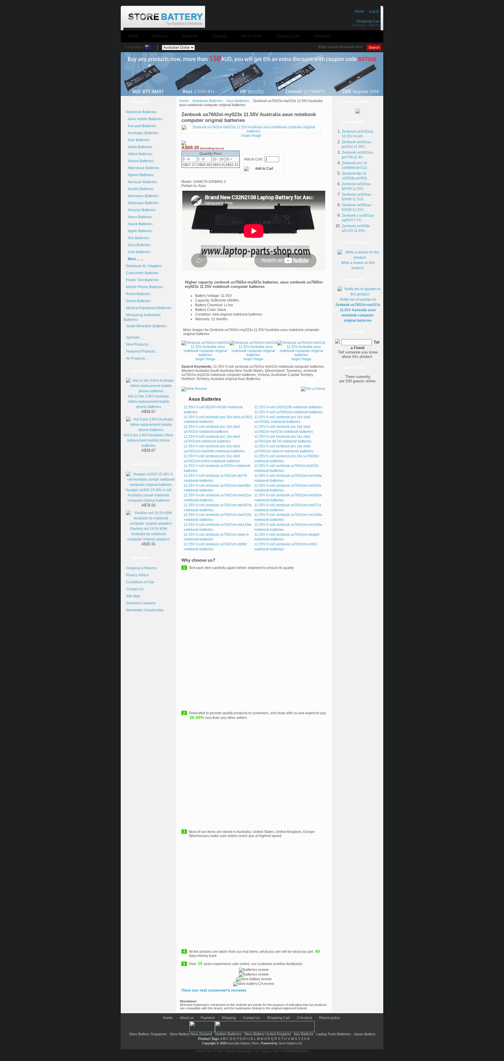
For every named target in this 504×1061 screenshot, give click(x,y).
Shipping (219, 36)
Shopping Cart (367, 21)
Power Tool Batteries (142, 280)
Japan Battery (364, 1034)
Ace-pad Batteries (141, 126)
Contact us (251, 1018)
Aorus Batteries (139, 217)
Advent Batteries (140, 161)
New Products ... (139, 344)
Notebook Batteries (207, 101)
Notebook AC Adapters (144, 266)
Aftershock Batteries (142, 168)
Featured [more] (145, 464)
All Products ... (137, 358)
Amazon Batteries (141, 210)
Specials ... (134, 337)
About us (160, 36)
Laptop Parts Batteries (333, 1034)
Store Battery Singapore (148, 1034)
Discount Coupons (140, 603)
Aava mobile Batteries (144, 119)
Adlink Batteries (139, 154)
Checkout (322, 36)
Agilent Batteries (140, 175)
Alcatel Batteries (139, 189)
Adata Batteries (139, 147)
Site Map (133, 596)
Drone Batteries (138, 301)
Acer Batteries (138, 140)
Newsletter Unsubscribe (145, 610)
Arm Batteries (137, 238)
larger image (205, 359)
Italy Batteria (303, 1034)
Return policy (329, 1018)
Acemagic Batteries (142, 133)
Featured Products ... (142, 351)
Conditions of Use (140, 582)
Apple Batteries (139, 231)
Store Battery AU (290, 1043)
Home (359, 11)
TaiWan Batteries (228, 1034)
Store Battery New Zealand (190, 1034)
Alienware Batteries (142, 196)
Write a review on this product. (358, 265)
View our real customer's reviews (213, 990)
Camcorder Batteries (142, 273)
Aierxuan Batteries (141, 182)
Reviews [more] (355, 243)
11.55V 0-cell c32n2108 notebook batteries (288, 407)
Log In (374, 11)
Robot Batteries (138, 294)
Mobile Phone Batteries (144, 287)
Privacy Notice (137, 575)
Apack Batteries (139, 224)
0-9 (306, 1039)
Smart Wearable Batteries (146, 326)
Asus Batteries (237, 101)
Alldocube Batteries (142, 203)
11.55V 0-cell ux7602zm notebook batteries (288, 412)
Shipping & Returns (141, 568)
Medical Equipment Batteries (149, 308)
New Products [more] (150, 371)
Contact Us (135, 589)
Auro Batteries (138, 252)
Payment (189, 36)
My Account (251, 36)
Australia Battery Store (243, 1043)
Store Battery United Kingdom (267, 1034)
